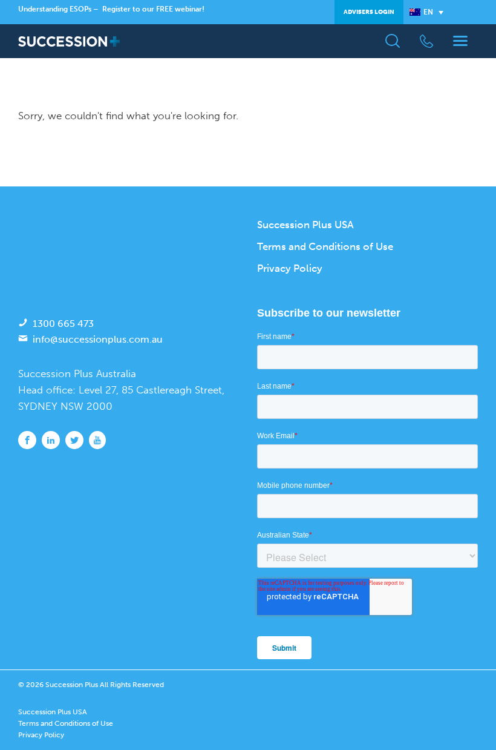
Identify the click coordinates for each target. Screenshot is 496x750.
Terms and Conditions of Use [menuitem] (325, 246)
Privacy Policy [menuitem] (289, 268)
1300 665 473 (63, 323)
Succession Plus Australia (77, 373)
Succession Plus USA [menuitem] (305, 225)
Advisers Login (369, 12)
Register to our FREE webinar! (153, 9)
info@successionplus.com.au (98, 339)
